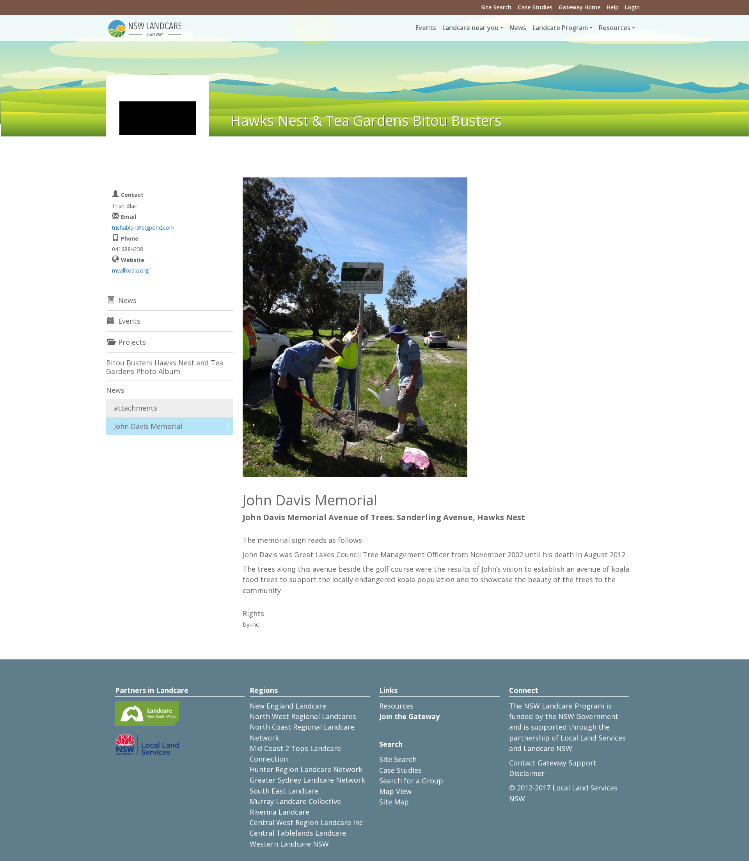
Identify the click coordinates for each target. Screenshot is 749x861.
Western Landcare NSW (289, 844)
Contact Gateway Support (552, 762)
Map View (395, 791)
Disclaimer (527, 773)
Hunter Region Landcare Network (306, 769)
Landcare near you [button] (470, 27)
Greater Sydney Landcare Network (307, 780)
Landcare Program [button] (560, 27)
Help (613, 7)
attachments (135, 408)
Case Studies (535, 7)
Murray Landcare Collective (295, 801)
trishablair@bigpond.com (143, 227)
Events (425, 27)
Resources (396, 705)
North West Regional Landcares (303, 716)
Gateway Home (579, 7)
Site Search (496, 7)
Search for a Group (411, 780)
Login (632, 7)
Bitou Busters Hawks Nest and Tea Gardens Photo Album (164, 367)
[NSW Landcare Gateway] (145, 28)
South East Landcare (284, 790)
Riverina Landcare (279, 812)
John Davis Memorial (148, 426)
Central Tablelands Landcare (298, 833)
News (517, 27)
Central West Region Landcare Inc (306, 822)
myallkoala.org (130, 270)
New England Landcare (288, 705)
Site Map (394, 801)
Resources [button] (614, 27)
